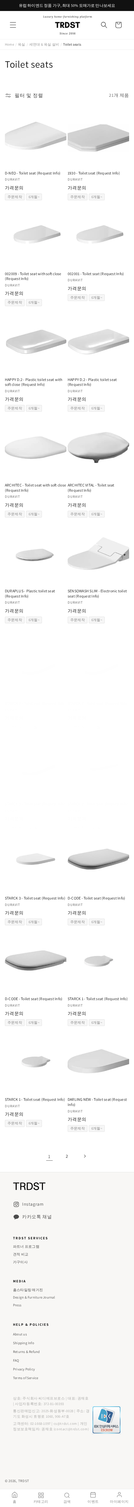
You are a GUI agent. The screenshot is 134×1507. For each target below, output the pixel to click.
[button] (13, 25)
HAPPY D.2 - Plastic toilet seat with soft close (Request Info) (33, 382)
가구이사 (20, 1262)
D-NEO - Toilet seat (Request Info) (32, 173)
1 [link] (49, 1156)
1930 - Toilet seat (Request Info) (94, 173)
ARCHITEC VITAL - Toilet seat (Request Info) (91, 488)
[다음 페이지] (84, 1156)
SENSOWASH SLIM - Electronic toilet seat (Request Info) (97, 593)
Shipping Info (23, 1343)
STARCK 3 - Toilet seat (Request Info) (35, 703)
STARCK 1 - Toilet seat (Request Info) (98, 998)
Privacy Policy (24, 1369)
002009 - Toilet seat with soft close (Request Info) (33, 276)
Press (17, 1305)
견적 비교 (20, 1254)
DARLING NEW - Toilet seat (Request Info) (97, 1102)
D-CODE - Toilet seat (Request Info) (96, 898)
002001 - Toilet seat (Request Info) (96, 273)
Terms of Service (25, 1378)
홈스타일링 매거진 (28, 1290)
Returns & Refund (26, 1351)
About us (20, 1334)
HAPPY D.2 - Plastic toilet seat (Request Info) (92, 382)
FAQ (16, 1360)
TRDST (24, 1481)
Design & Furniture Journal (34, 1297)
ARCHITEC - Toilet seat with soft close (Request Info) (35, 488)
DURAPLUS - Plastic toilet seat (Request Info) (30, 593)
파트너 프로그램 (26, 1246)
